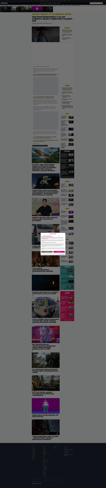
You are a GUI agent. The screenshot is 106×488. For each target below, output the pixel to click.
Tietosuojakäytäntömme (62, 254)
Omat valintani (47, 251)
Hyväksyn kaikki (59, 251)
